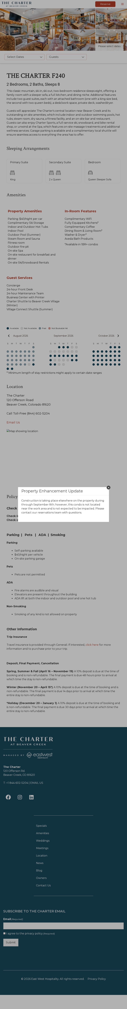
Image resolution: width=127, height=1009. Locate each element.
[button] (108, 487)
